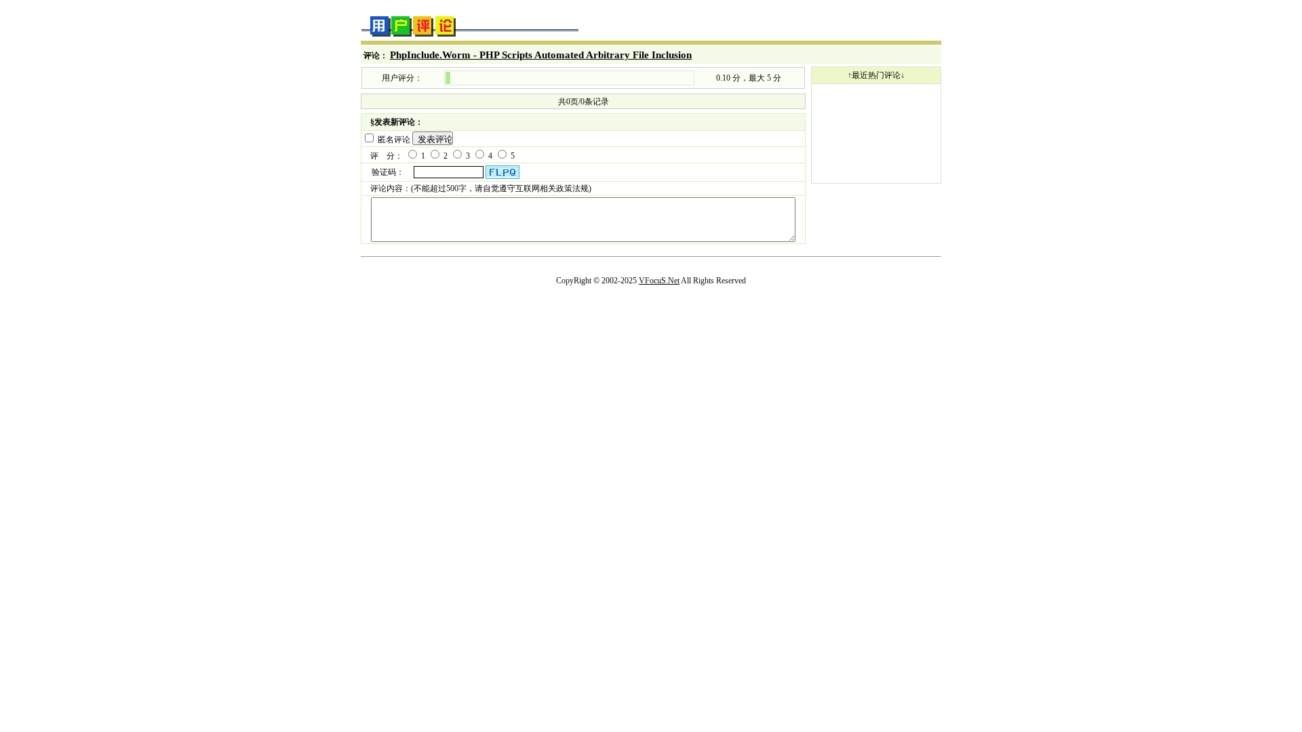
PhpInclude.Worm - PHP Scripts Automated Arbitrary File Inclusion (541, 54)
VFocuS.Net (659, 280)
